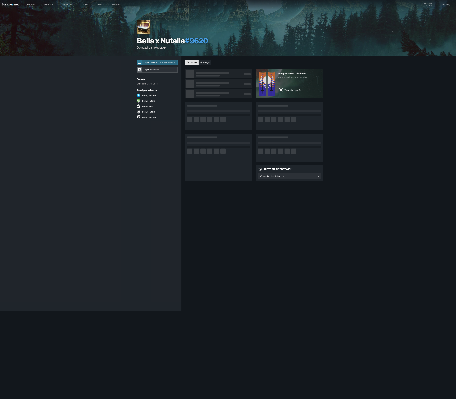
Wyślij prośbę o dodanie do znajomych (160, 62)
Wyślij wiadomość (152, 70)
